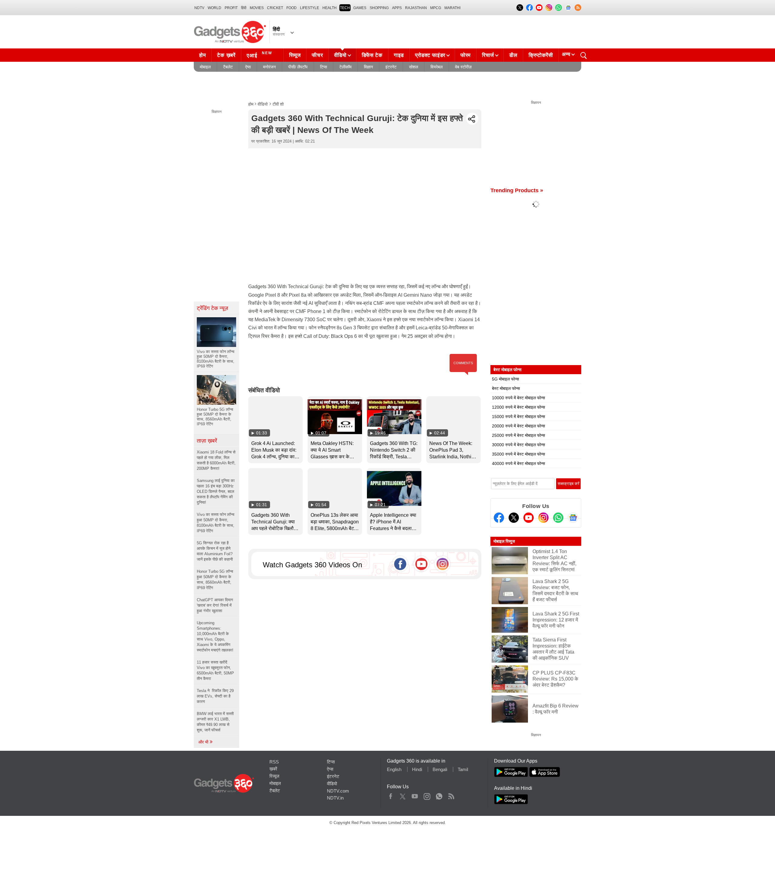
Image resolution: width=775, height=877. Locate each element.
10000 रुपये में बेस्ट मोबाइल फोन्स (518, 397)
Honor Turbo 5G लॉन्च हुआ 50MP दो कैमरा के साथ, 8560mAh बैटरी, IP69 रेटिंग (215, 579)
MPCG (435, 8)
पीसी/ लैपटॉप (298, 66)
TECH (345, 8)
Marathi (452, 8)
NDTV (199, 8)
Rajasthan (416, 8)
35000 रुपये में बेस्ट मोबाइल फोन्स (518, 454)
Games (359, 8)
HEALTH (329, 8)
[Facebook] (499, 518)
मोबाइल (205, 66)
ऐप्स (248, 66)
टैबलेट (228, 66)
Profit (231, 8)
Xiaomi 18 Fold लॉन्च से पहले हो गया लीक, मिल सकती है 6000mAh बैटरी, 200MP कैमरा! (216, 460)
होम (202, 55)
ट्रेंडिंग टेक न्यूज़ (212, 308)
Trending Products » (516, 190)
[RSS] (578, 7)
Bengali (440, 769)
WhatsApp (439, 795)
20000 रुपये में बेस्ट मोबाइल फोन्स (518, 426)
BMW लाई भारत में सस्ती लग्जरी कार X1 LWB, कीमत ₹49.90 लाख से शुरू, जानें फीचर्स (215, 721)
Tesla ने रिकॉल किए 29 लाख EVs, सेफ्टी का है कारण (215, 696)
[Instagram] (543, 518)
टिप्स (323, 66)
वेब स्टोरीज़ (463, 66)
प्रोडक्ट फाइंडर (430, 55)
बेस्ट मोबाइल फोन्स (506, 388)
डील (513, 55)
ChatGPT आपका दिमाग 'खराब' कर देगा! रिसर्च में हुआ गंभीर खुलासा (215, 605)
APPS (397, 8)
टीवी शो (278, 104)
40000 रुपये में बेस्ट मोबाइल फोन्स (518, 463)
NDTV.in (335, 797)
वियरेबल (436, 66)
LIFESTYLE (309, 8)
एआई (259, 54)
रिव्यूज (295, 55)
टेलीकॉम (345, 66)
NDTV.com (338, 790)
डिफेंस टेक (372, 55)
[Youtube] (528, 518)
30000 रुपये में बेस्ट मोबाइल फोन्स (518, 444)
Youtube (415, 795)
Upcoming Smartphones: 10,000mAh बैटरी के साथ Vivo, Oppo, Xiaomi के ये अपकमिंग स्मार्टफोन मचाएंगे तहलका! (215, 636)
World (214, 8)
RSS (274, 761)
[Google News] (573, 518)
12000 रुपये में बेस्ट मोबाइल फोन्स (518, 407)
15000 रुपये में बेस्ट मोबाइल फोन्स (518, 416)
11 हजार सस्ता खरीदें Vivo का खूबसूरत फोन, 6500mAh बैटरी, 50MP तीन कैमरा (215, 670)
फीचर (317, 55)
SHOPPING (379, 8)
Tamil (463, 769)
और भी (203, 742)
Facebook (390, 795)
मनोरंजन (269, 66)
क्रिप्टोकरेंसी (541, 55)
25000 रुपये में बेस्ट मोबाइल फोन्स (518, 435)
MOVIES (257, 8)
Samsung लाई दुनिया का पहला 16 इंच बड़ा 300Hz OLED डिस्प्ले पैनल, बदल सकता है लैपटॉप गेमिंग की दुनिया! (216, 491)
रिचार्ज (488, 55)
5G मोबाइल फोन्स (505, 379)
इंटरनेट (391, 66)
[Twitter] (514, 518)
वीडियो (340, 55)
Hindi (417, 769)
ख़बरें (273, 768)
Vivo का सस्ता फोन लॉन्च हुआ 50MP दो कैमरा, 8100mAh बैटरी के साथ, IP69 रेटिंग (215, 522)
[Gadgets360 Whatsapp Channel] (558, 518)
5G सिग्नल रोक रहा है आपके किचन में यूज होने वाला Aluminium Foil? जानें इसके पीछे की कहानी (215, 551)
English (394, 769)
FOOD (291, 8)
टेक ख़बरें (226, 55)
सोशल (413, 66)
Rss (451, 795)
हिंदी (243, 8)
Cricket (275, 8)
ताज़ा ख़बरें (207, 441)
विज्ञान (368, 66)
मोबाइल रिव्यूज (504, 541)
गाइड (399, 55)
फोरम (465, 55)
